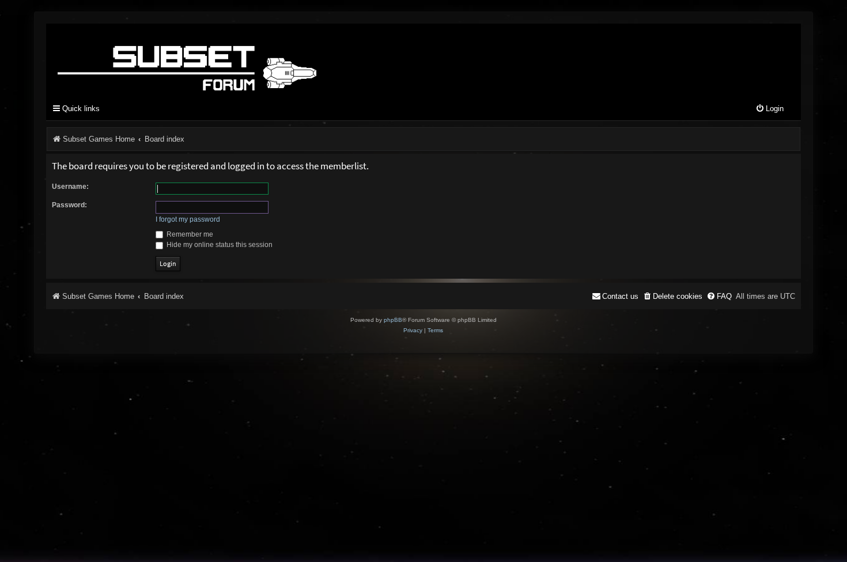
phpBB (393, 320)
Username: (70, 187)
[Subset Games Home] (259, 59)
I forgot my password (188, 219)
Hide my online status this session (219, 245)
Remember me (189, 234)
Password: (69, 205)
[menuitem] (769, 109)
